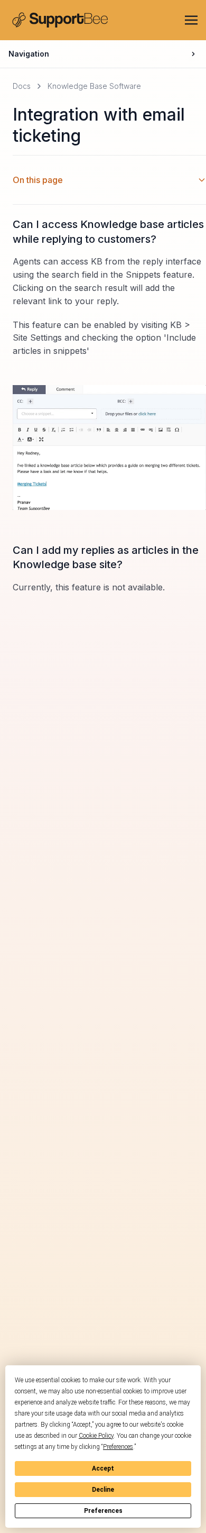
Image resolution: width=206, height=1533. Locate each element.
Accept (103, 1468)
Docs (22, 85)
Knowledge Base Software (94, 85)
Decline (103, 1489)
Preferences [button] (118, 1446)
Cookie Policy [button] (96, 1435)
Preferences (103, 1510)
